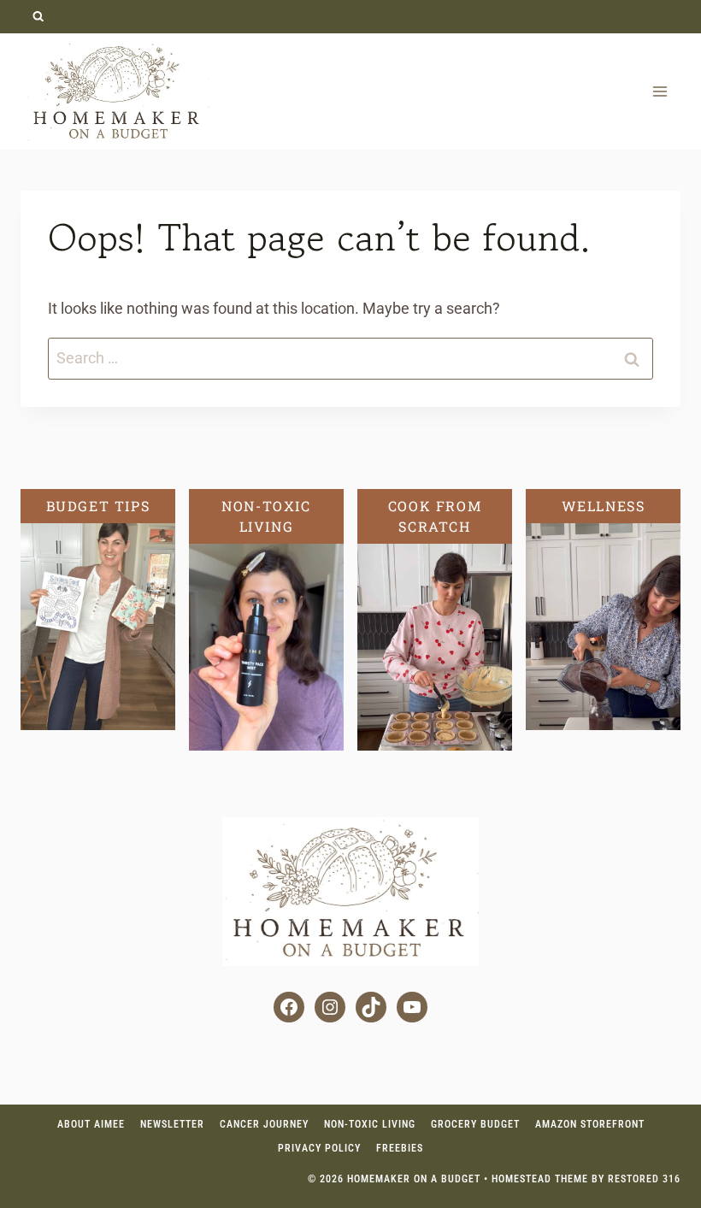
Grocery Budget (475, 1124)
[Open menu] (659, 91)
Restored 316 (644, 1179)
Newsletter (172, 1124)
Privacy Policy (319, 1148)
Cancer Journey (264, 1124)
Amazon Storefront (590, 1124)
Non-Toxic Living (369, 1124)
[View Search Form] (38, 16)
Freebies (399, 1148)
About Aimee (91, 1124)
